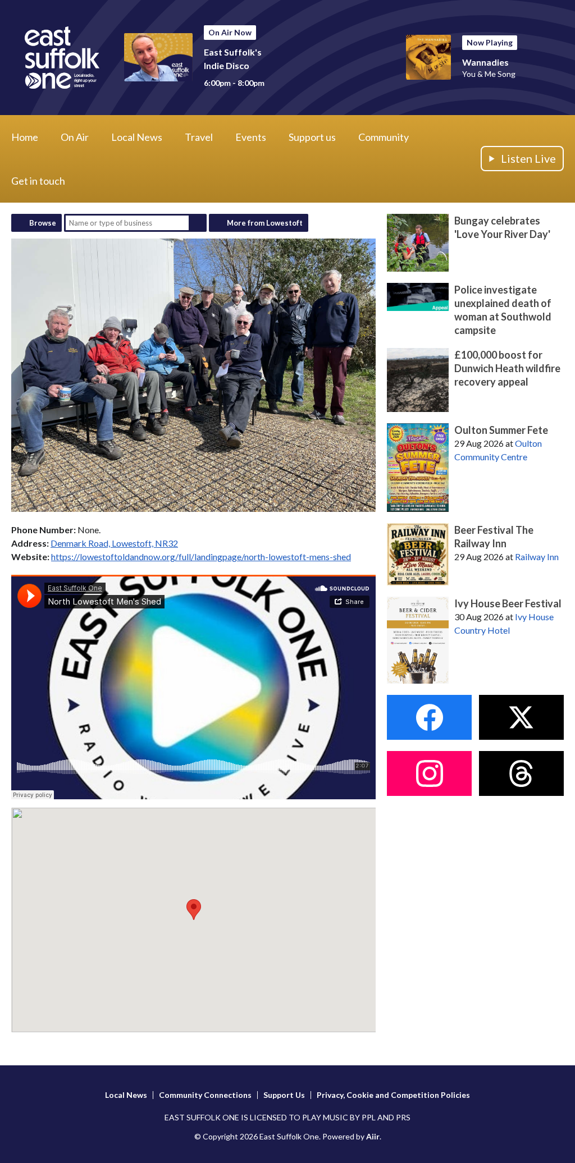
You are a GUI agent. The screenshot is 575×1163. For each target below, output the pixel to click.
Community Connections (205, 1095)
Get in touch (38, 181)
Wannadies (485, 62)
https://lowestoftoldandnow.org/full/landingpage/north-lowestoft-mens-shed (201, 556)
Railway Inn (537, 556)
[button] (194, 909)
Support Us (284, 1095)
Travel (199, 137)
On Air (75, 137)
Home (24, 137)
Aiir (373, 1136)
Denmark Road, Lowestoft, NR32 (114, 543)
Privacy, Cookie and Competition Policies (393, 1095)
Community (383, 137)
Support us (312, 137)
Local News (136, 137)
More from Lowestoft (265, 222)
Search (198, 223)
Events (250, 137)
